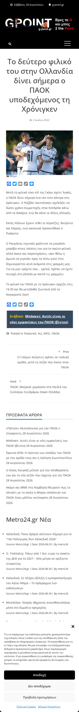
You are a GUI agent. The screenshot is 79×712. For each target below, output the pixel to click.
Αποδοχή (39, 675)
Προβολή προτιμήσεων (39, 697)
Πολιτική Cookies (26, 706)
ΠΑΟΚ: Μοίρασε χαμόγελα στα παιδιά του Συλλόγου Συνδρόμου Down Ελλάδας (38, 387)
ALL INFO (44, 333)
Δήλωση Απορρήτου (49, 706)
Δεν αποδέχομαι (39, 686)
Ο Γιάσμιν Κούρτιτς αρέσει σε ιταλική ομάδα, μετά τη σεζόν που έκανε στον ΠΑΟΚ (43, 359)
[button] (73, 626)
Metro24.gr (22, 544)
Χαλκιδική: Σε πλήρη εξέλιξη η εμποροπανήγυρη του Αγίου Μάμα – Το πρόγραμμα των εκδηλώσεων (39, 583)
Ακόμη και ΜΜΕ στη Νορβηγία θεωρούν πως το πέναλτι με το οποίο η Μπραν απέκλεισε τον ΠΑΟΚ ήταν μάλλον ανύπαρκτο (38, 492)
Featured (30, 333)
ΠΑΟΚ (56, 333)
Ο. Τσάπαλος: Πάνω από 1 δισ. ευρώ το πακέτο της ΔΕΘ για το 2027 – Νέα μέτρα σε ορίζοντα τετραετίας (37, 559)
